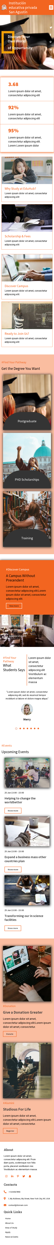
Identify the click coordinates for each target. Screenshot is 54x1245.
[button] (16, 728)
